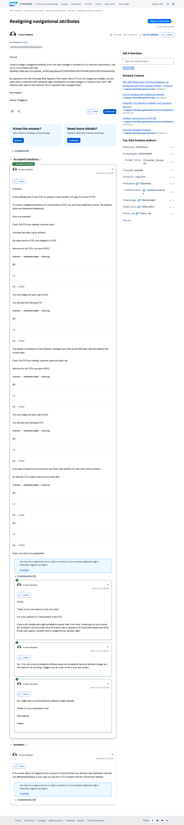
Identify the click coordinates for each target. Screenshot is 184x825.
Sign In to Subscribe (159, 21)
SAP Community (16, 11)
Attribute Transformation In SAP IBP (139, 118)
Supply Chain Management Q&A (140, 89)
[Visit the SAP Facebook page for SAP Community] (152, 820)
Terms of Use (29, 820)
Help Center (110, 4)
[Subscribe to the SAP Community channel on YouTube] (162, 820)
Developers (76, 4)
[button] (163, 34)
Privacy (18, 820)
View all (126, 220)
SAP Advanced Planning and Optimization (26, 47)
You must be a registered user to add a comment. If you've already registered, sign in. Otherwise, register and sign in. (59, 563)
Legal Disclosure (55, 820)
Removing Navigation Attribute (137, 130)
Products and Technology (47, 4)
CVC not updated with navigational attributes (143, 94)
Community (26, 4)
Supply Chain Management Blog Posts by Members (149, 110)
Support (81, 820)
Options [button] (172, 21)
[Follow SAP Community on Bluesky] (157, 820)
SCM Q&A (71, 11)
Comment (110, 111)
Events (98, 4)
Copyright (41, 820)
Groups (64, 4)
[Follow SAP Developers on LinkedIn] (167, 820)
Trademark (70, 820)
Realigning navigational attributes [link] (90, 11)
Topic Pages (124, 4)
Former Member (25, 35)
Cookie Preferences (96, 820)
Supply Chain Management (56, 11)
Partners (88, 4)
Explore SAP (157, 4)
